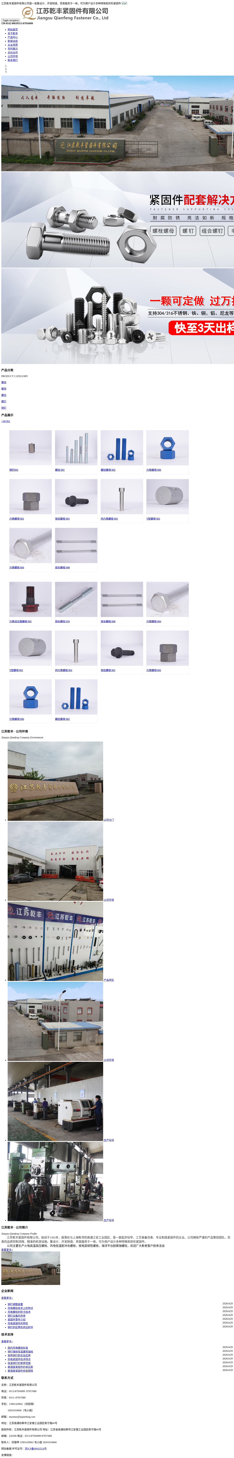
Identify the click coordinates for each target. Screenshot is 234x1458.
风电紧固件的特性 (18, 1323)
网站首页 (13, 29)
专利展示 (13, 48)
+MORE (5, 421)
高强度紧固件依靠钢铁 (20, 1370)
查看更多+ (7, 1249)
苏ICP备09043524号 (36, 1448)
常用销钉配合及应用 (19, 1355)
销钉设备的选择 (16, 1315)
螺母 (3, 388)
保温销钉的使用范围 (19, 1363)
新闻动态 (13, 41)
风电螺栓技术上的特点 (20, 1308)
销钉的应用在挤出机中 (20, 1327)
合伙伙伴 (13, 52)
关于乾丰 (13, 33)
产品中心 (13, 37)
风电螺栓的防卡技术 (19, 1312)
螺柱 (3, 395)
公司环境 (13, 56)
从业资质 (13, 45)
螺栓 (3, 382)
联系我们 (13, 60)
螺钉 (3, 401)
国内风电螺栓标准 (18, 1348)
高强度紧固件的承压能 (20, 1367)
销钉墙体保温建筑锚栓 (20, 1351)
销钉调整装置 (15, 1304)
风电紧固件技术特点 (19, 1359)
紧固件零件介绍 (16, 1319)
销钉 (3, 408)
